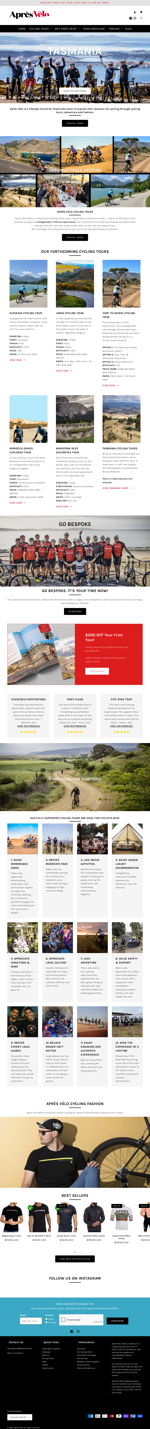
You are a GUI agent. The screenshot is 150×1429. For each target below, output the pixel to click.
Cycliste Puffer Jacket (94, 1236)
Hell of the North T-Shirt (39, 1236)
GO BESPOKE (75, 611)
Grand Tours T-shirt (66, 1236)
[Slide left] (68, 1252)
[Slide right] (81, 1252)
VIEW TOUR (16, 360)
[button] (141, 12)
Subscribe (117, 1321)
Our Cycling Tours (84, 1352)
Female (52, 1322)
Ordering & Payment (51, 1349)
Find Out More (97, 671)
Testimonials (48, 1368)
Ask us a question (15, 1353)
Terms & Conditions (86, 1368)
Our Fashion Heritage (86, 1355)
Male (51, 1319)
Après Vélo (18, 1427)
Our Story (81, 1349)
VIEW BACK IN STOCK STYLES (75, 1259)
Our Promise (82, 1358)
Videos (45, 1365)
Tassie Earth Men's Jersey (121, 1237)
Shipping (46, 1352)
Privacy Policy (83, 1365)
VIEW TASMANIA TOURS (115, 488)
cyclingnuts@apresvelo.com (19, 1348)
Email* (23, 1315)
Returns (45, 1355)
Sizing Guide (47, 1358)
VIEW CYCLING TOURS (75, 91)
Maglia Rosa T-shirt (11, 1236)
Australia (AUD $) (18, 1417)
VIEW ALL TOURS (75, 123)
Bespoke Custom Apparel (88, 1362)
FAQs (44, 1362)
